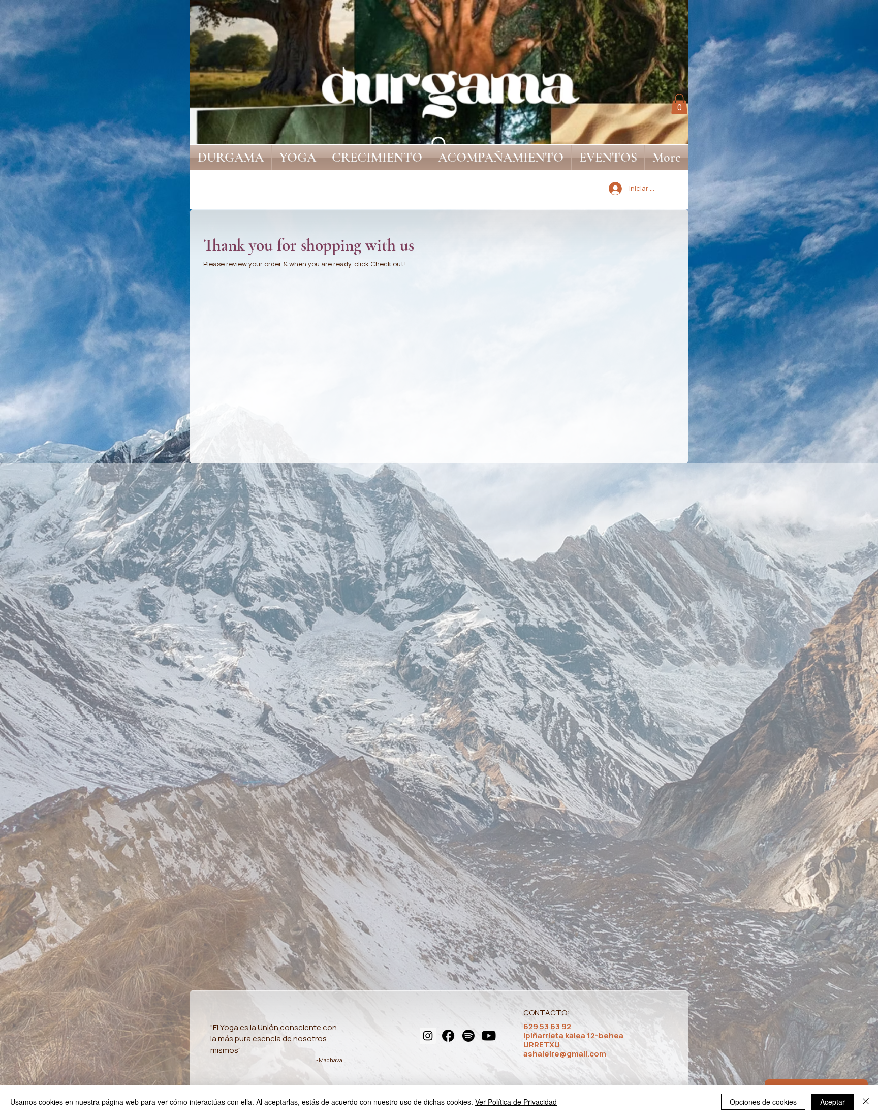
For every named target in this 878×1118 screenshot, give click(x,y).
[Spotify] (468, 1036)
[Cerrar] (866, 1102)
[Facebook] (448, 1036)
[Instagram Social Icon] (428, 1036)
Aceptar (832, 1102)
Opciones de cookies (763, 1102)
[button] (679, 104)
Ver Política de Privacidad (516, 1102)
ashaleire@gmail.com (564, 1053)
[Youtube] (489, 1036)
